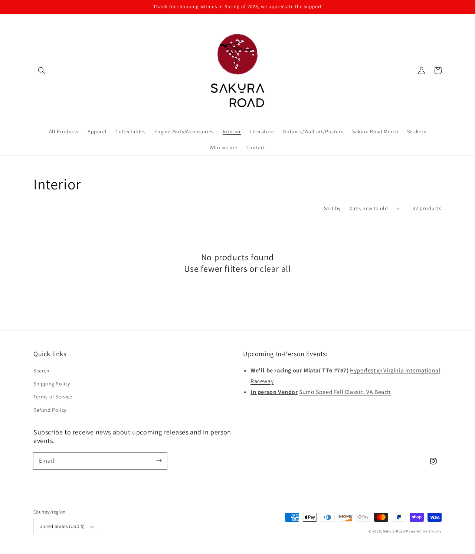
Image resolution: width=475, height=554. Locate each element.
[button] (41, 70)
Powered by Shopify (424, 531)
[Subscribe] (159, 461)
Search (41, 370)
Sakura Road (394, 531)
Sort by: (333, 208)
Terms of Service (52, 396)
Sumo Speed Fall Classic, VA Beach (345, 392)
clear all (275, 268)
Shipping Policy (51, 383)
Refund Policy (49, 410)
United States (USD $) (62, 526)
